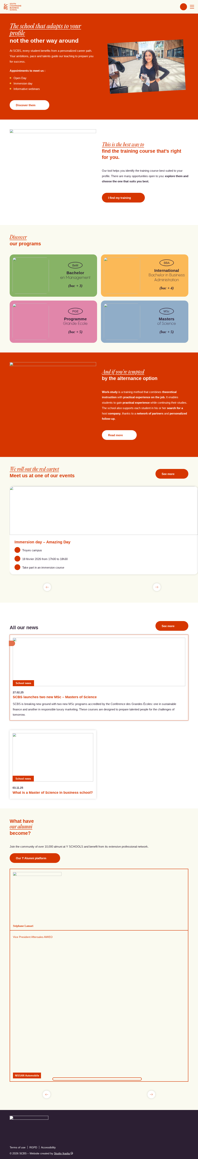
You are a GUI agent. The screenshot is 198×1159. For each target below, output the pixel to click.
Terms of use (18, 1147)
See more (168, 474)
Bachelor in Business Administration (166, 275)
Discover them (25, 105)
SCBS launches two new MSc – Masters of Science (55, 697)
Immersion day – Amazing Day (42, 542)
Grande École (75, 321)
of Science (166, 321)
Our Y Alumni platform (31, 858)
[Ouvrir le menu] (192, 7)
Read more (115, 435)
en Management (75, 275)
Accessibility (48, 1147)
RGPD (33, 1147)
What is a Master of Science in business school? (53, 792)
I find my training (119, 197)
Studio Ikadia (62, 1153)
